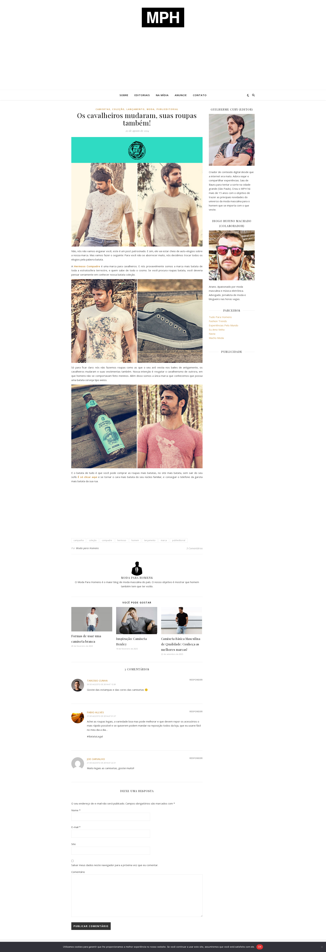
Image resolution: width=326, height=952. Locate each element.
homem (135, 540)
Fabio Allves (95, 712)
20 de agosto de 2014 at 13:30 (101, 684)
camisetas (103, 109)
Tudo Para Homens (220, 317)
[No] (321, 947)
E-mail (75, 827)
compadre (107, 540)
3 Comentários (194, 548)
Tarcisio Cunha (97, 680)
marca (164, 540)
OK (259, 946)
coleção (118, 109)
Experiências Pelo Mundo (223, 325)
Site (73, 844)
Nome (75, 810)
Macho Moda (216, 338)
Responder (196, 679)
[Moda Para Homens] (163, 17)
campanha (79, 540)
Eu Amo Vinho (217, 329)
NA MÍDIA (162, 95)
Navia (212, 333)
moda (151, 109)
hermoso (121, 540)
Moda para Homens (87, 548)
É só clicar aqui (87, 477)
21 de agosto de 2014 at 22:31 (101, 762)
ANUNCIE (181, 95)
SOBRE (124, 95)
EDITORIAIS (142, 95)
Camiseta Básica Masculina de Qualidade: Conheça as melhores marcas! (180, 644)
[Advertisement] (163, 64)
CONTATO (200, 95)
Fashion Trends (218, 321)
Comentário (78, 872)
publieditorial (167, 109)
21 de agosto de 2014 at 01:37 (101, 716)
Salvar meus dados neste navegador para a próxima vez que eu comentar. (114, 865)
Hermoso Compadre (87, 266)
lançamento (135, 109)
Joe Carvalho (96, 759)
